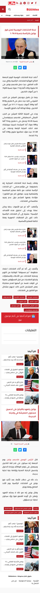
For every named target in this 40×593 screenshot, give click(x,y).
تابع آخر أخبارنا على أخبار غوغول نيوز (18, 318)
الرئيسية (37, 20)
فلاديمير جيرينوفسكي (31, 310)
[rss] (17, 3)
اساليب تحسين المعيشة (31, 512)
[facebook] (25, 67)
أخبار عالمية (30, 20)
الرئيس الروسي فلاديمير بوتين (20, 459)
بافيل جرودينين (15, 305)
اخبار (27, 15)
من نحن (14, 580)
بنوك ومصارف (18, 15)
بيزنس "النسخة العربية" (26, 61)
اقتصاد (34, 15)
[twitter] (20, 67)
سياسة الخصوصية (25, 580)
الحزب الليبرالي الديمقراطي (30, 305)
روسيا (36, 508)
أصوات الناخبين (33, 301)
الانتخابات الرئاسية (19, 297)
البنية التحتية (8, 508)
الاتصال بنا (35, 583)
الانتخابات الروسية (33, 297)
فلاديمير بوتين (7, 297)
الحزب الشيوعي (22, 301)
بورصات (8, 15)
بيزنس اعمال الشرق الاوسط (13, 512)
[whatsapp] (15, 67)
